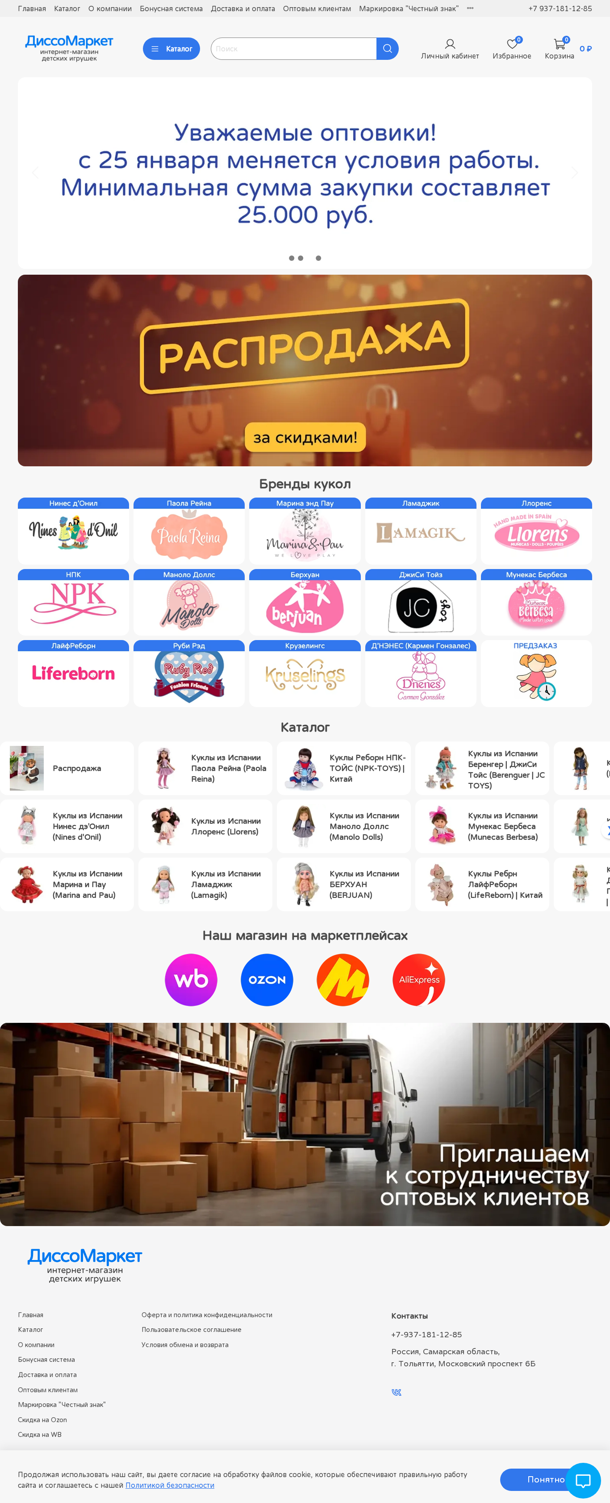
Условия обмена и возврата (185, 1344)
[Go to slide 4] (318, 258)
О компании (110, 8)
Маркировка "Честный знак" (409, 8)
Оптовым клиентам (317, 8)
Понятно (546, 1479)
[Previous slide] (35, 173)
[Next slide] (574, 173)
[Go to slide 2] (300, 258)
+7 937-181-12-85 (560, 8)
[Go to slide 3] (309, 258)
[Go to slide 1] (291, 258)
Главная (32, 8)
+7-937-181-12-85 (426, 1334)
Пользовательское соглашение (192, 1329)
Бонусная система (171, 8)
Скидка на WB (40, 1434)
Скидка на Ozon (42, 1419)
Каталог (67, 8)
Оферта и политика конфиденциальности (207, 1315)
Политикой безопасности (169, 1485)
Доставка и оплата (243, 8)
